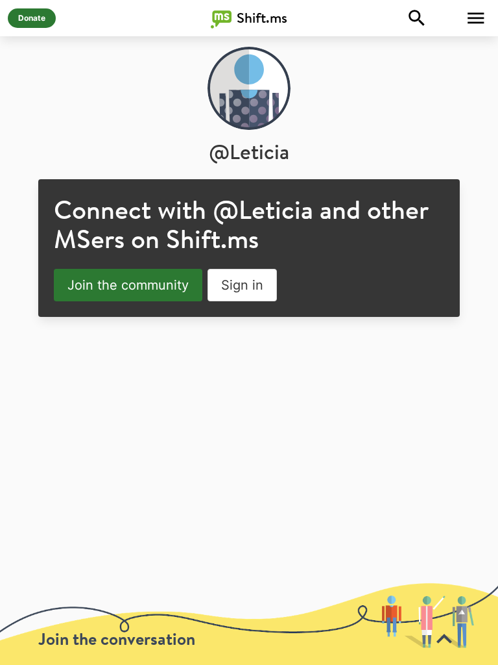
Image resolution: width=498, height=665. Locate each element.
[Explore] (417, 18)
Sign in (242, 285)
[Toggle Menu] (476, 18)
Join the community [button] (128, 285)
